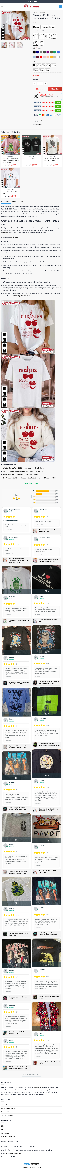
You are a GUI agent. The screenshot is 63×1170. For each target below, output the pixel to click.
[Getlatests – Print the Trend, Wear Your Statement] (31, 6)
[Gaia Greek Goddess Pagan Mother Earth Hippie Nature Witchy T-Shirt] (10, 145)
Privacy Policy (6, 1112)
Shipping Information (8, 1136)
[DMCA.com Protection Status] (31, 1164)
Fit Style (35, 23)
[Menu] (2, 6)
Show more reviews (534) (31, 1075)
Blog (2, 1126)
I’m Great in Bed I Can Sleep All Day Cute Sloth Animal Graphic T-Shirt (30, 477)
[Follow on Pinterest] (34, 1)
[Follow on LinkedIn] (36, 1)
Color (35, 48)
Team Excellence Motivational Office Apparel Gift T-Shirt (24, 471)
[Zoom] (3, 38)
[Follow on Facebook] (27, 1)
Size (34, 61)
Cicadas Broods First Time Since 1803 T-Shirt (52, 159)
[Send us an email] (32, 1)
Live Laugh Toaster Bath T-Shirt (10, 192)
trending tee (38, 124)
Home (35, 12)
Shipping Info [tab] (17, 201)
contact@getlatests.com (21, 295)
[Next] (27, 26)
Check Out (55, 89)
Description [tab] (6, 201)
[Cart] (60, 6)
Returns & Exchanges (8, 1108)
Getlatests (4, 232)
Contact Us (5, 1133)
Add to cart (40, 89)
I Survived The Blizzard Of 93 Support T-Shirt (20, 474)
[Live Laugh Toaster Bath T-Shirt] (10, 178)
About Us (4, 1105)
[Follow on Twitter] (30, 1)
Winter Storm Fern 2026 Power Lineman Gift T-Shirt (23, 468)
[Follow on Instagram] (28, 1)
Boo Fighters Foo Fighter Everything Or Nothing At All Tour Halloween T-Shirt (19, 560)
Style (35, 31)
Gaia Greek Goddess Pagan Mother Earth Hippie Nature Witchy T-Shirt (10, 160)
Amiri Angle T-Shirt (29, 159)
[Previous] (3, 26)
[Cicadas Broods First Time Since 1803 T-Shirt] (52, 145)
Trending (42, 12)
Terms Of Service (7, 1115)
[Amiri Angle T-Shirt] (31, 145)
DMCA (3, 1129)
